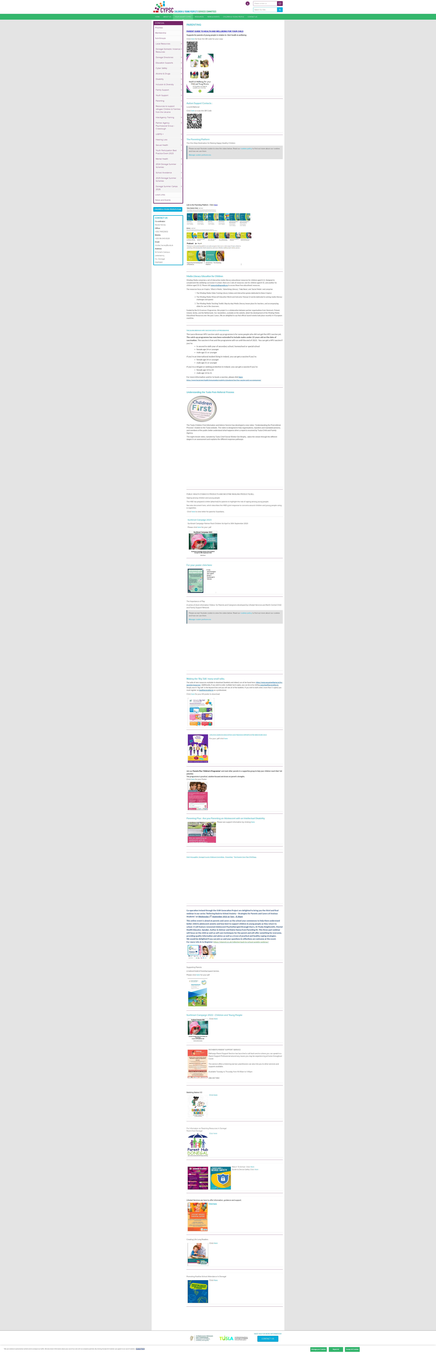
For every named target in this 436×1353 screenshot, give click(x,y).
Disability (160, 79)
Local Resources (163, 43)
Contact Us (252, 17)
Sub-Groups (160, 38)
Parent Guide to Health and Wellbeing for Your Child (215, 31)
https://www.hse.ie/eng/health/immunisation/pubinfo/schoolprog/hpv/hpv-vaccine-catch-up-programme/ (224, 380)
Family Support (162, 90)
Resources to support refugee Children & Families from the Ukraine (168, 109)
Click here (213, 1095)
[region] (218, 1349)
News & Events (213, 17)
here (193, 39)
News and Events (163, 200)
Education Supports (164, 63)
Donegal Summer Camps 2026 (167, 188)
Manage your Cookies (318, 1349)
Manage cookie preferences (200, 155)
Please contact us (260, 3)
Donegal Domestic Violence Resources (168, 50)
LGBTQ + (160, 134)
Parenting (160, 101)
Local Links (160, 194)
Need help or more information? (268, 1334)
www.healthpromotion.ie (269, 685)
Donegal (160, 23)
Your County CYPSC (183, 17)
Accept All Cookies (352, 1349)
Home (157, 17)
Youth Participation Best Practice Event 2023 (166, 152)
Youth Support (162, 95)
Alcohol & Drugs (163, 73)
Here (216, 205)
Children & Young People (233, 17)
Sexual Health (162, 145)
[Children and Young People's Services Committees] (184, 7)
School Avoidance (164, 172)
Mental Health (162, 159)
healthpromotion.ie (206, 690)
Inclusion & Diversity (165, 84)
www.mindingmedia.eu (219, 285)
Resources (199, 17)
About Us (167, 17)
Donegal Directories (164, 57)
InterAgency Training (165, 117)
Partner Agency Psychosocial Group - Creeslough (165, 126)
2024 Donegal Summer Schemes (166, 165)
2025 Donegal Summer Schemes (166, 179)
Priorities (159, 27)
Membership (160, 33)
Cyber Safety (161, 68)
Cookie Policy (140, 1349)
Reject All (336, 1349)
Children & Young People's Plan (167, 209)
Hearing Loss (161, 139)
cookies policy (246, 148)
